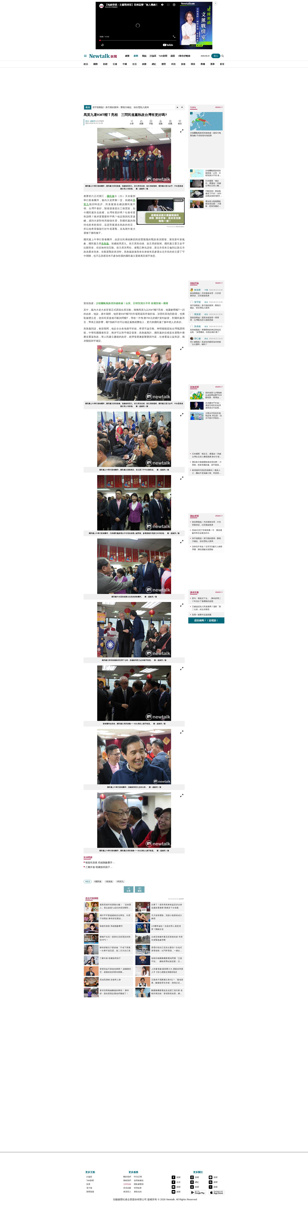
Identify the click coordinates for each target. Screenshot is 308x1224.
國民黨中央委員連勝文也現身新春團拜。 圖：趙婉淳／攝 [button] (134, 597)
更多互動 (90, 1172)
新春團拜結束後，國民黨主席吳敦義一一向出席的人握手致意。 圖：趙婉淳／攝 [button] (134, 724)
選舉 (212, 64)
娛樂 (144, 64)
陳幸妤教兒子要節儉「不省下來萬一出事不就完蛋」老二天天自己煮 (115, 949)
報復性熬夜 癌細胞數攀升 (111, 926)
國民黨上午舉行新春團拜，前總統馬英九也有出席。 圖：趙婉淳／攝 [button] (134, 787)
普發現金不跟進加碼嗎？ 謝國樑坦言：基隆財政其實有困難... (115, 970)
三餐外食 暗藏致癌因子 (110, 958)
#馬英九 (120, 881)
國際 (95, 64)
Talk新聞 (163, 56)
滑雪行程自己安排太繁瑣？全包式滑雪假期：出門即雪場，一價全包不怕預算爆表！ (166, 949)
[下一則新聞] (182, 107)
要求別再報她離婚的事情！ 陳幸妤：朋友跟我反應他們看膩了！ (114, 992)
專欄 (203, 64)
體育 (164, 64)
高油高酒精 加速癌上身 (110, 980)
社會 (115, 64)
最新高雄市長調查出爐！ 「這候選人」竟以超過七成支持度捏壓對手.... (115, 906)
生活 (134, 64)
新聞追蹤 (90, 1192)
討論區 (153, 56)
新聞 (136, 56)
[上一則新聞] (177, 107)
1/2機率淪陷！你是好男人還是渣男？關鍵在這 (166, 927)
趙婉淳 (92, 121)
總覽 (127, 56)
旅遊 (183, 64)
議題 (173, 56)
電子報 (89, 1188)
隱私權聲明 (139, 1184)
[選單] (85, 56)
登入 (216, 56)
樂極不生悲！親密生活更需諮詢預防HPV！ (115, 938)
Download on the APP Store (216, 1192)
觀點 (144, 56)
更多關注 (198, 1172)
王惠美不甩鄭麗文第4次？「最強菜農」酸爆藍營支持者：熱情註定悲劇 (167, 981)
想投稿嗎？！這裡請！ (206, 620)
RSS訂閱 (138, 1177)
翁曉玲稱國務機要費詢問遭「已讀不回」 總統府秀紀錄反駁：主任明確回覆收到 (166, 960)
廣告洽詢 (138, 1192)
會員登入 (127, 1192)
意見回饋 (127, 1188)
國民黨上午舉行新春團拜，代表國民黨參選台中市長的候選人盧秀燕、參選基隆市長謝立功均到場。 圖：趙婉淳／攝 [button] (134, 533)
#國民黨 (97, 881)
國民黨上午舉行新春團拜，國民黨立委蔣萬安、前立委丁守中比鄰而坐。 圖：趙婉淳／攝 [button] (134, 470)
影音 (222, 64)
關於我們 (127, 1177)
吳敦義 (105, 243)
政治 (86, 64)
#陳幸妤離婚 (184, 56)
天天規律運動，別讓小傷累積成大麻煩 (166, 917)
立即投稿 (127, 1184)
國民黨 (111, 196)
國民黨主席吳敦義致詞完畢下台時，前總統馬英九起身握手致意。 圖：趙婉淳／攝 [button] (134, 660)
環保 (193, 64)
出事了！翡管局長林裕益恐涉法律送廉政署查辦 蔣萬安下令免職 (166, 906)
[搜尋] (222, 56)
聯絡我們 (127, 1180)
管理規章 (138, 1188)
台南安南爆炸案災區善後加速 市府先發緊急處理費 (167, 938)
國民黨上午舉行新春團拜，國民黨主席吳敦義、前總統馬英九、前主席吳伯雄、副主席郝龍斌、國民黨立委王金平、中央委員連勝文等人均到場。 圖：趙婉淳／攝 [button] (134, 187)
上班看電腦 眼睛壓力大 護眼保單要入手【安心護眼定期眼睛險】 (167, 970)
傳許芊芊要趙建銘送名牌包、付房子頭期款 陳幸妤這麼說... (115, 917)
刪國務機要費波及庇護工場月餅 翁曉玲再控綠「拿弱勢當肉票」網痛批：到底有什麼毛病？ (167, 992)
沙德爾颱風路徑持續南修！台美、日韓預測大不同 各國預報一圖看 (132, 303)
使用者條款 (139, 1180)
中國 (125, 64)
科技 (173, 64)
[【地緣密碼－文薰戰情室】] (196, 25)
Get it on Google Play (198, 1192)
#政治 (87, 881)
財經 (105, 64)
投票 (88, 1184)
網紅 (154, 64)
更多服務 (133, 1172)
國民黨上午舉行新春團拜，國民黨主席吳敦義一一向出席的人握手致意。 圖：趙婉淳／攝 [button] (134, 851)
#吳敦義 (109, 881)
